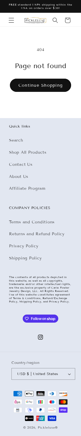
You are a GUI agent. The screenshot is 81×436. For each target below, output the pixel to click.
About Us (18, 176)
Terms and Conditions (32, 222)
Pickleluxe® (48, 428)
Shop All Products (28, 152)
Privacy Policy (23, 246)
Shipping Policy (25, 258)
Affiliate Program (27, 188)
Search (16, 140)
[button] (11, 20)
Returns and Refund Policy (37, 233)
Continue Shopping (40, 85)
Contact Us (21, 164)
